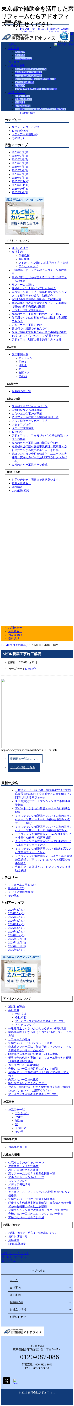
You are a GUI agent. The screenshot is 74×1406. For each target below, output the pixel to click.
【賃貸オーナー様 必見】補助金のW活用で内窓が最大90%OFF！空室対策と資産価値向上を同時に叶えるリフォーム (43, 794)
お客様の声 (16, 1302)
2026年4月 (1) (20, 166)
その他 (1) (18, 138)
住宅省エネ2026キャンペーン (30, 69)
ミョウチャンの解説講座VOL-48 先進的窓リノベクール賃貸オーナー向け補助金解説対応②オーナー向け (43, 819)
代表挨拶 (20, 52)
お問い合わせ (16, 92)
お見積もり (15, 631)
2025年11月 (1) (20, 185)
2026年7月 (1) (20, 155)
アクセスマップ (23, 58)
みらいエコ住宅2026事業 (28, 75)
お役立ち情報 (16, 65)
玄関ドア (24, 372)
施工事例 (13, 61)
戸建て (23, 361)
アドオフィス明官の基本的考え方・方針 (43, 262)
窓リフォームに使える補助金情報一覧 (35, 79)
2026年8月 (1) (20, 152)
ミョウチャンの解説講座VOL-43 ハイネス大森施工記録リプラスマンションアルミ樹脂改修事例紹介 (43, 859)
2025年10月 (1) (20, 188)
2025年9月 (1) (20, 192)
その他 (23, 376)
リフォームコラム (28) (25, 127)
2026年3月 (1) (20, 170)
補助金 (23, 365)
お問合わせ (15, 627)
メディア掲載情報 (24, 82)
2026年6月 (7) (20, 159)
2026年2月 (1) (20, 174)
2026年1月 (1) (20, 177)
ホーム (14, 1280)
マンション (25, 358)
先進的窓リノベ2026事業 (28, 72)
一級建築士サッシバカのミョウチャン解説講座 (40, 109)
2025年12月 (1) (20, 181)
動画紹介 (20, 85)
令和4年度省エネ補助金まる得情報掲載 (36, 89)
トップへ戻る (37, 1270)
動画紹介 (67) (20, 130)
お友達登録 (15, 635)
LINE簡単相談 (22, 106)
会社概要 (20, 55)
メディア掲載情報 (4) (25, 134)
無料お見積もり (23, 99)
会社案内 (13, 48)
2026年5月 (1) (20, 163)
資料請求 (20, 102)
